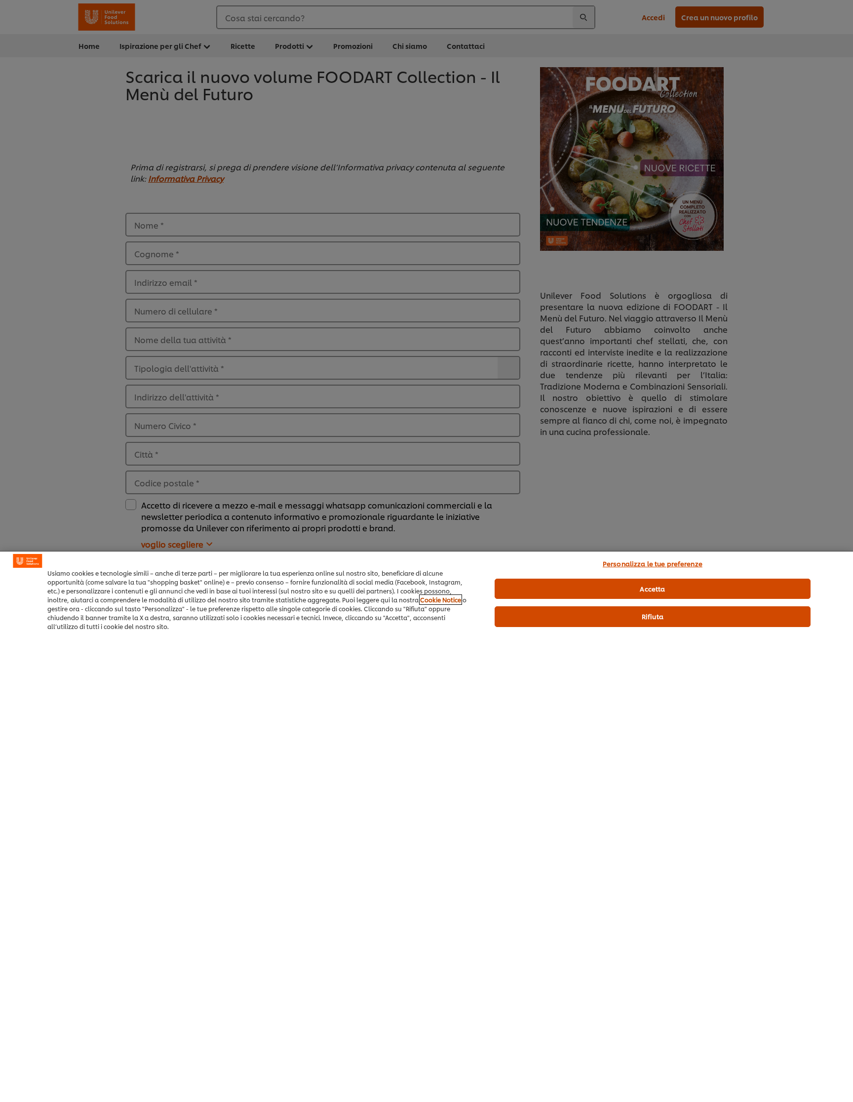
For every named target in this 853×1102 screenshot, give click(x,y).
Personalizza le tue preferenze (652, 563)
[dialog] (426, 826)
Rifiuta (652, 616)
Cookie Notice (440, 599)
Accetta (652, 588)
